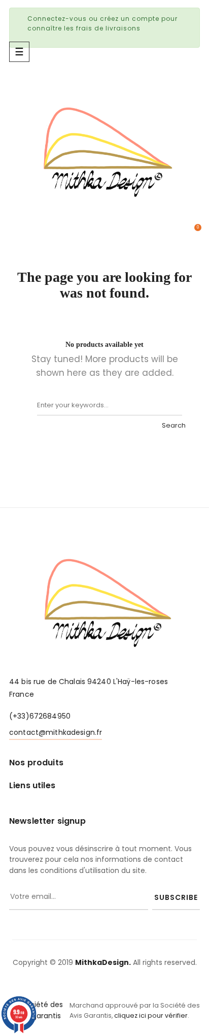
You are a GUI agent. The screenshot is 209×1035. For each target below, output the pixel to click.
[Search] (172, 405)
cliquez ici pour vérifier (151, 1015)
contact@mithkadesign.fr (55, 732)
